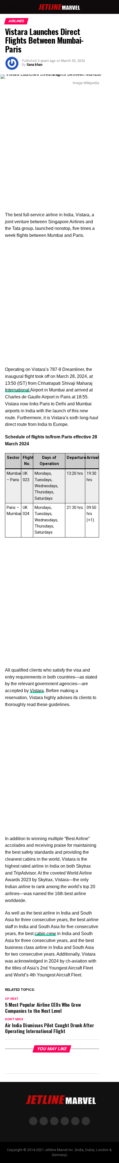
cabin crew (45, 933)
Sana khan (34, 65)
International (17, 390)
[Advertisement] (59, 149)
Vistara (37, 690)
